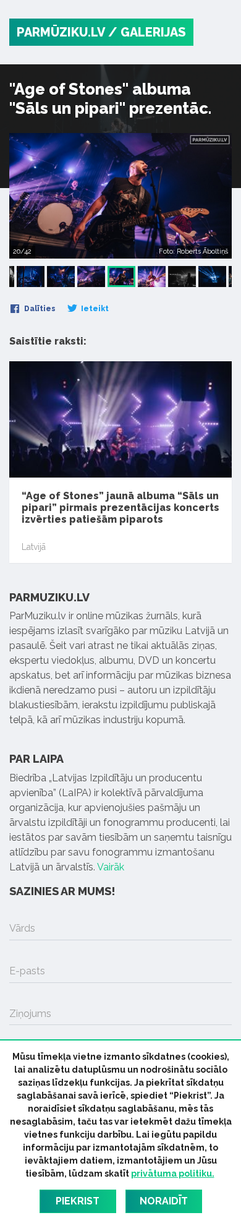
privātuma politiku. (172, 1173)
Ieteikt (94, 308)
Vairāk (110, 867)
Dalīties (39, 308)
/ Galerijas (147, 32)
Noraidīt (164, 1201)
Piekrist (77, 1201)
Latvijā (34, 547)
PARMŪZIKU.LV (61, 32)
